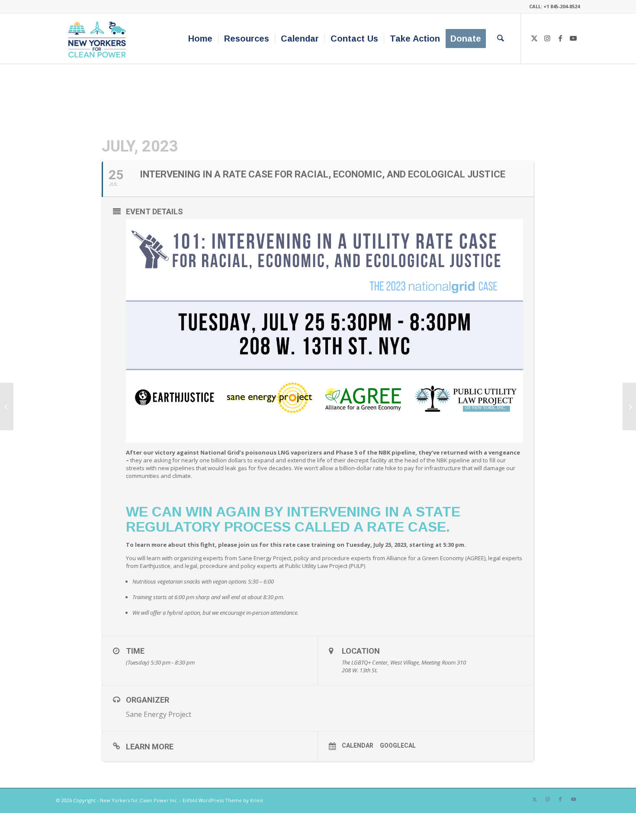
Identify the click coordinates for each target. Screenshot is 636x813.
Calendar (357, 745)
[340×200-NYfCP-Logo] (98, 38)
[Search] (500, 38)
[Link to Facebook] (560, 38)
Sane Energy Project (158, 714)
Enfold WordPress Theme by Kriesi (223, 800)
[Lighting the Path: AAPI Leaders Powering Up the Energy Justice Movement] (6, 406)
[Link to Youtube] (573, 38)
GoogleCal (398, 745)
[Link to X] (534, 38)
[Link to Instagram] (547, 38)
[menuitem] (200, 38)
